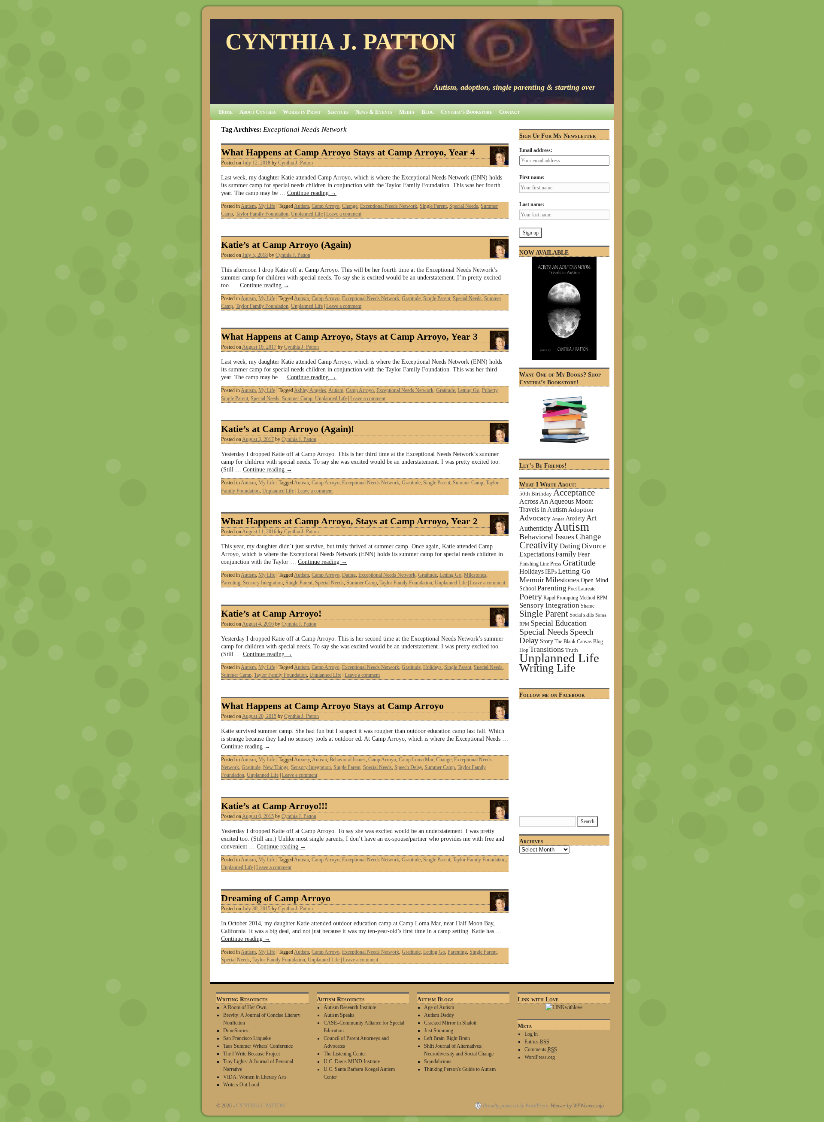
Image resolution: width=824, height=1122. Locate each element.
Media (407, 112)
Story (546, 641)
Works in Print (302, 112)
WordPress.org (539, 1057)
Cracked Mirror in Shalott (450, 1023)
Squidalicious (437, 1061)
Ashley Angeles (310, 390)
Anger (558, 519)
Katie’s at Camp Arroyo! (271, 613)
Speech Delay (408, 767)
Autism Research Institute (350, 1007)
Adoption (581, 509)
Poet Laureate (581, 589)
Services (337, 112)
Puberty (489, 390)
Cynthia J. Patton (295, 163)
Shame (587, 606)
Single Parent (433, 206)
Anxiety (302, 760)
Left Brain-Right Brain (447, 1038)
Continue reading (311, 192)
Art (591, 518)
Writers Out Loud (241, 1085)
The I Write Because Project (251, 1054)
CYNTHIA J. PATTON (340, 42)
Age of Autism (439, 1007)
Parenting (230, 583)
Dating (349, 575)
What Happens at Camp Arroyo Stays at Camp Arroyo (332, 706)
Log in (531, 1034)
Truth (571, 650)
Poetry (530, 596)
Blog (427, 112)
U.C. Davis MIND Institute (352, 1061)
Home (226, 112)
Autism (248, 206)
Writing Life (547, 668)
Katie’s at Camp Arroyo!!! (274, 806)
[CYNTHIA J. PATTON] (412, 61)
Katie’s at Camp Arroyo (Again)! (287, 429)
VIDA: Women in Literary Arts (255, 1077)
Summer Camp (297, 398)
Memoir (531, 579)
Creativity (538, 545)
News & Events (373, 112)
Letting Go (468, 390)
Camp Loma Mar (416, 760)
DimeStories (235, 1031)
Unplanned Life (307, 214)
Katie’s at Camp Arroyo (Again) (286, 245)
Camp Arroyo (325, 206)
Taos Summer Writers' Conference (258, 1046)
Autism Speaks (339, 1015)
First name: (532, 177)
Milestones (475, 575)
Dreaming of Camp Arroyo (275, 898)
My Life (266, 206)
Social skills (582, 615)
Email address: (535, 150)
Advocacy (535, 518)
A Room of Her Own (245, 1007)
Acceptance (574, 492)
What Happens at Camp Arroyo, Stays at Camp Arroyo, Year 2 (349, 521)
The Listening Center (345, 1054)
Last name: (531, 204)
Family (565, 554)
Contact (509, 112)
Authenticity (536, 528)
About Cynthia (257, 112)
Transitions (547, 649)
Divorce (594, 546)
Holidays (432, 667)
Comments (540, 1049)
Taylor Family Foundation (262, 214)
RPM (602, 598)
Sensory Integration (263, 583)
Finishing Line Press (540, 564)
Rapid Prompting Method (569, 598)
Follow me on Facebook (552, 694)
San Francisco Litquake (247, 1038)
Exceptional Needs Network (388, 206)
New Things (275, 767)
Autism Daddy (439, 1015)
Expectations (536, 554)
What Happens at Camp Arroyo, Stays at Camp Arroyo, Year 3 (349, 336)
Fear (584, 554)
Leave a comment (343, 214)
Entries (536, 1042)
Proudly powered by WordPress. (516, 1106)
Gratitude (411, 298)
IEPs (551, 572)
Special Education (558, 623)
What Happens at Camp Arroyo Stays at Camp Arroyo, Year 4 (348, 152)
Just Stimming (438, 1031)
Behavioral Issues (348, 760)
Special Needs (463, 206)
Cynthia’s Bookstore (466, 112)
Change (349, 206)
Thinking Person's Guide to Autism (460, 1069)
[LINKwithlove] (563, 1007)
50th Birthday (535, 494)
